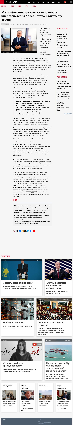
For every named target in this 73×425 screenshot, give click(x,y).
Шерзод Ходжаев (34, 178)
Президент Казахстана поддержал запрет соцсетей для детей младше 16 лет (64, 54)
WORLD (53, 2)
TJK (38, 2)
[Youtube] (34, 231)
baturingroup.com (47, 422)
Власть (26, 24)
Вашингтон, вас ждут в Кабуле (7, 386)
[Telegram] (28, 231)
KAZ (29, 2)
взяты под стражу (31, 191)
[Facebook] (31, 231)
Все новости (68, 114)
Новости (3, 6)
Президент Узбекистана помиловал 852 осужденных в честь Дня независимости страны (63, 106)
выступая (27, 133)
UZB (48, 2)
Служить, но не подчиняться (45, 386)
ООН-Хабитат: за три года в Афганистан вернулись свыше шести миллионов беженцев (64, 95)
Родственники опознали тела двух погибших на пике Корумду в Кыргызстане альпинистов (64, 85)
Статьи (12, 6)
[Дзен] (25, 231)
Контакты (5, 419)
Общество (31, 24)
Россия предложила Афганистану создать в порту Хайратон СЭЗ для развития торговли (64, 63)
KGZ (34, 2)
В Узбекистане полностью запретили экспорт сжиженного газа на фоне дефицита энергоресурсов (31, 217)
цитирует (30, 69)
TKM (43, 2)
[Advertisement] (36, 245)
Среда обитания (20, 24)
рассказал (26, 131)
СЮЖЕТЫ (34, 6)
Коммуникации (37, 24)
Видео (19, 6)
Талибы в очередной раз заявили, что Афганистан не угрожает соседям (63, 35)
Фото (26, 6)
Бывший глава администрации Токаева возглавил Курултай (62, 44)
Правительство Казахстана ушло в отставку (62, 72)
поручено (37, 193)
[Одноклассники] (22, 231)
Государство (13, 24)
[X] (17, 231)
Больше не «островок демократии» (61, 386)
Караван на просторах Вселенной (25, 386)
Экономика (44, 24)
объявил (15, 174)
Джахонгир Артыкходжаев (27, 180)
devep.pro (44, 423)
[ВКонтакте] (20, 231)
